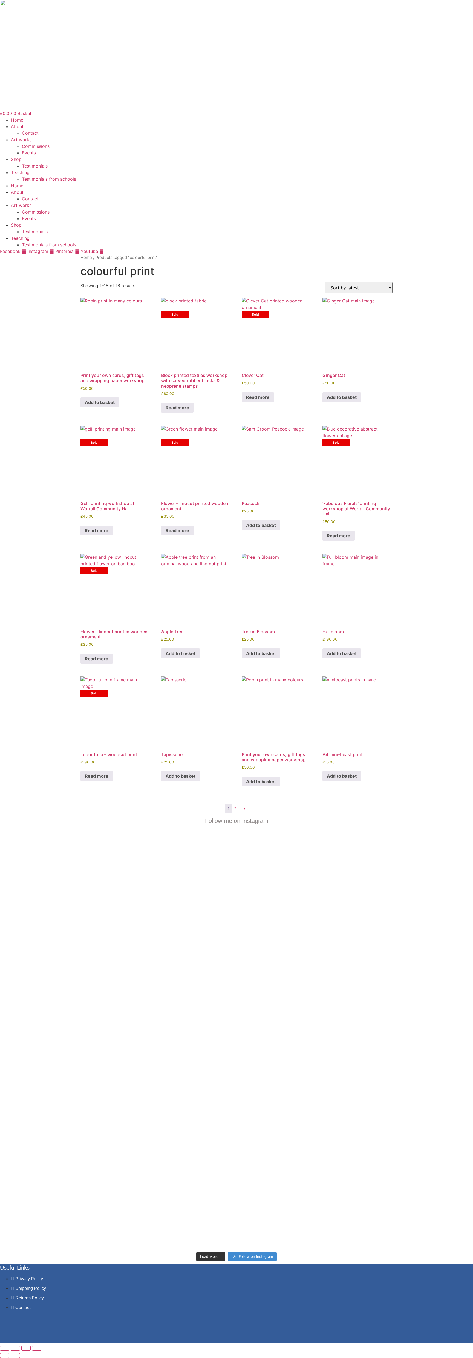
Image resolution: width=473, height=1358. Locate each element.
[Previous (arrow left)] (4, 1355)
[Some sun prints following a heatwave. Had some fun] (293, 1116)
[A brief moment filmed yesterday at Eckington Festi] (123, 1050)
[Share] (26, 1348)
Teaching (20, 172)
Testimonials (35, 166)
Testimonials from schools (49, 179)
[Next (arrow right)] (15, 1355)
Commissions (36, 146)
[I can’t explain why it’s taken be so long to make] (179, 914)
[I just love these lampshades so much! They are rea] (179, 1122)
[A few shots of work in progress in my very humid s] (350, 1053)
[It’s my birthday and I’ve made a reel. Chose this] (236, 885)
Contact (30, 133)
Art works (21, 139)
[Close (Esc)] (36, 1348)
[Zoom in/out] (4, 1348)
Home (17, 120)
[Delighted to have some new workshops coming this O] (123, 908)
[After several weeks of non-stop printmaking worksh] (293, 875)
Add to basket (100, 402)
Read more (177, 407)
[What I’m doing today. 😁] (236, 1004)
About (17, 126)
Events (29, 152)
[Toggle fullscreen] (15, 1348)
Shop (16, 159)
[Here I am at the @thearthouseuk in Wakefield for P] (350, 868)
